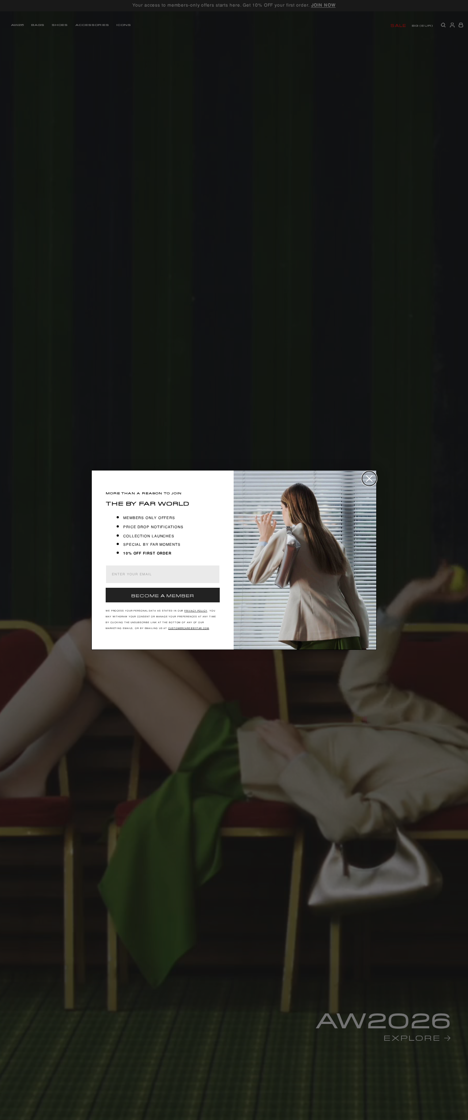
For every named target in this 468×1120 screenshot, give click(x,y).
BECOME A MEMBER (162, 594)
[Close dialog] (369, 478)
